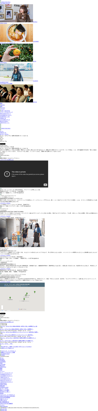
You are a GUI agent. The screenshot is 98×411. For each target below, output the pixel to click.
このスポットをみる (5, 203)
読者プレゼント (4, 399)
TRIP (1, 363)
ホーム (1, 131)
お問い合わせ (3, 400)
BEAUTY (2, 365)
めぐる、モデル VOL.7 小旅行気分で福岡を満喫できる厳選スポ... (16, 340)
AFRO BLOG (3, 62)
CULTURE (2, 364)
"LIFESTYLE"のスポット (6, 381)
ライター (2, 405)
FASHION (2, 360)
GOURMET (3, 361)
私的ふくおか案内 (4, 390)
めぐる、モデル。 (4, 134)
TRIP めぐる (3, 132)
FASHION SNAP (4, 82)
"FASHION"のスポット (6, 374)
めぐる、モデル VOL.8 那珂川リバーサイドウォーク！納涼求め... (16, 334)
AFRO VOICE (3, 23)
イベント (2, 109)
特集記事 (2, 386)
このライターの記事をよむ (7, 159)
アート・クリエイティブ (6, 112)
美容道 (1, 393)
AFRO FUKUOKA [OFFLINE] (7, 396)
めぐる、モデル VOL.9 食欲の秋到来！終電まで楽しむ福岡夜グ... (16, 329)
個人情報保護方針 (4, 402)
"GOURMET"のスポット (6, 375)
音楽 (1, 106)
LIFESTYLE (3, 367)
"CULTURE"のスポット (6, 378)
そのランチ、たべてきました (7, 394)
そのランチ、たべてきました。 (8, 42)
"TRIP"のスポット (4, 377)
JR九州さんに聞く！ (5, 391)
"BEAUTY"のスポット (6, 380)
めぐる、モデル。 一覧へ (6, 343)
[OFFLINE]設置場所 (5, 397)
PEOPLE (2, 359)
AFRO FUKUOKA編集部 (6, 403)
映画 (1, 103)
